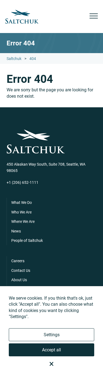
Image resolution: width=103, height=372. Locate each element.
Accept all (51, 349)
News (16, 231)
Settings (52, 334)
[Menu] (94, 16)
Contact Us (20, 270)
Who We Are (21, 212)
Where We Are (23, 221)
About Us (19, 279)
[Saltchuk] (22, 16)
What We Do (21, 202)
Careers (17, 260)
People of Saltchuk (27, 240)
